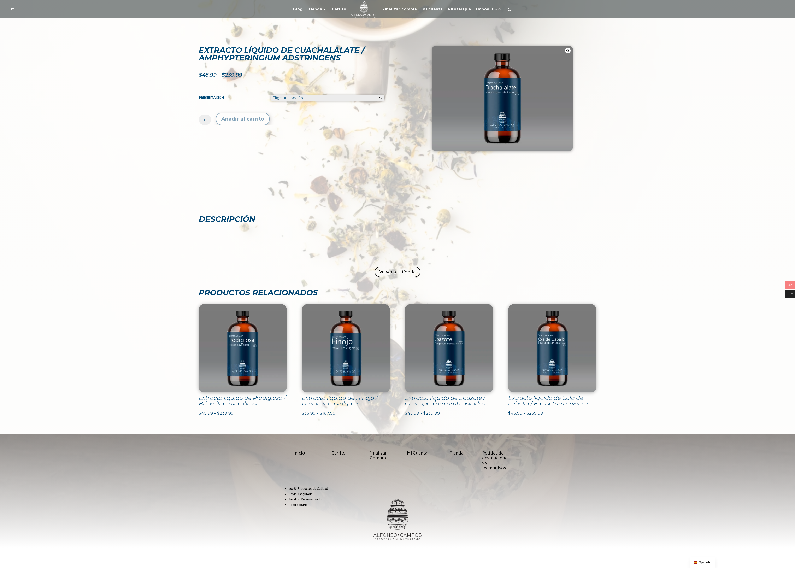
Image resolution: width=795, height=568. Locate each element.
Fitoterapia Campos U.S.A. (475, 9)
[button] (568, 50)
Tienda (315, 9)
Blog (298, 9)
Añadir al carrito (242, 119)
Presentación (211, 97)
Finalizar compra (399, 9)
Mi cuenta (432, 9)
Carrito (339, 9)
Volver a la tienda (397, 271)
